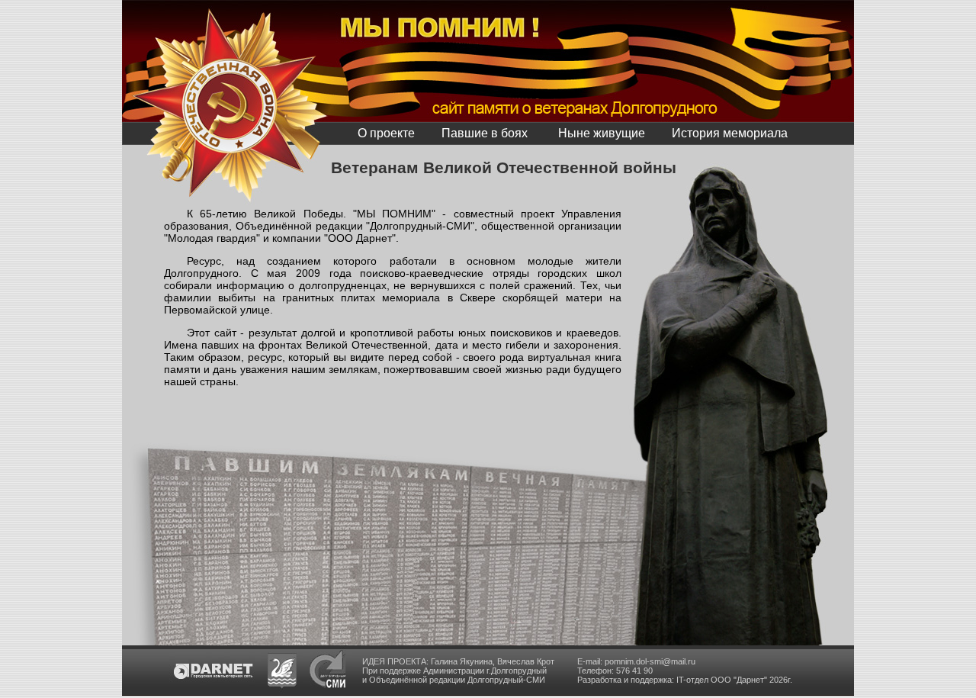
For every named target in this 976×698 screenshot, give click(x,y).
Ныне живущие (601, 133)
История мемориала (730, 133)
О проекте (386, 133)
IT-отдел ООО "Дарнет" (721, 679)
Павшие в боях (484, 133)
